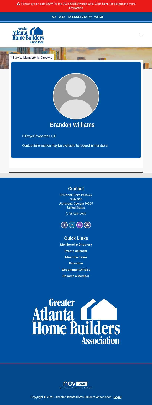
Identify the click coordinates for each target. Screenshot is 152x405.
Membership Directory (80, 17)
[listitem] (54, 17)
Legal (117, 397)
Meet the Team (76, 257)
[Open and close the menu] (99, 35)
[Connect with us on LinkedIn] (72, 225)
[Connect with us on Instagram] (79, 225)
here (105, 4)
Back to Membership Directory (32, 57)
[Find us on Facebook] (64, 225)
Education (76, 263)
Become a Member (76, 276)
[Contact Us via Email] (87, 225)
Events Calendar (76, 251)
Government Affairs (76, 269)
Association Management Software (76, 387)
